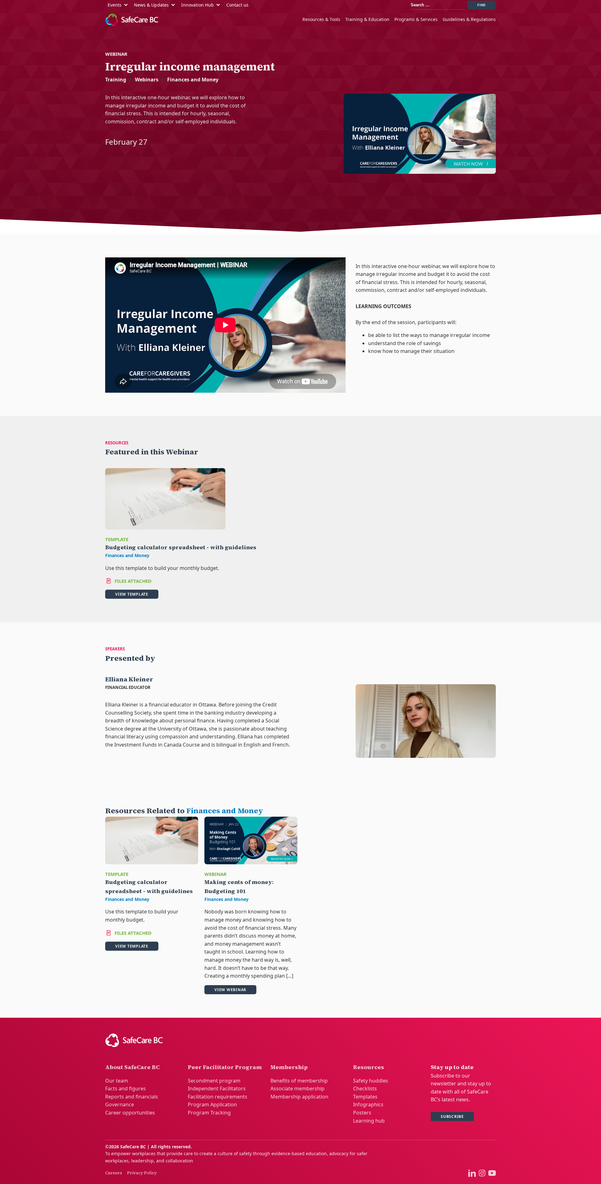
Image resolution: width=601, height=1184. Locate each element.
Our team (116, 1080)
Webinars (146, 79)
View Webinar (230, 989)
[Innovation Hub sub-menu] (219, 5)
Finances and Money (192, 79)
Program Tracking (209, 1112)
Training (115, 79)
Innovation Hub (197, 5)
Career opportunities (130, 1112)
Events (114, 5)
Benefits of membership (299, 1080)
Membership (289, 1067)
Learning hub (369, 1120)
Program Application (212, 1104)
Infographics (368, 1104)
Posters (362, 1112)
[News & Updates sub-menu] (174, 5)
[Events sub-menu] (127, 5)
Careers (113, 1173)
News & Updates (151, 5)
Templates (365, 1096)
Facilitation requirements (217, 1096)
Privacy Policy (142, 1173)
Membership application (299, 1096)
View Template (131, 594)
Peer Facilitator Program (225, 1067)
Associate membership (297, 1088)
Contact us (237, 5)
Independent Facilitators (217, 1088)
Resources (368, 1067)
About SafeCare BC (132, 1067)
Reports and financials (131, 1096)
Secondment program (214, 1080)
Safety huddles (370, 1080)
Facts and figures (125, 1088)
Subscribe (452, 1116)
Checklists (365, 1088)
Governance (119, 1104)
